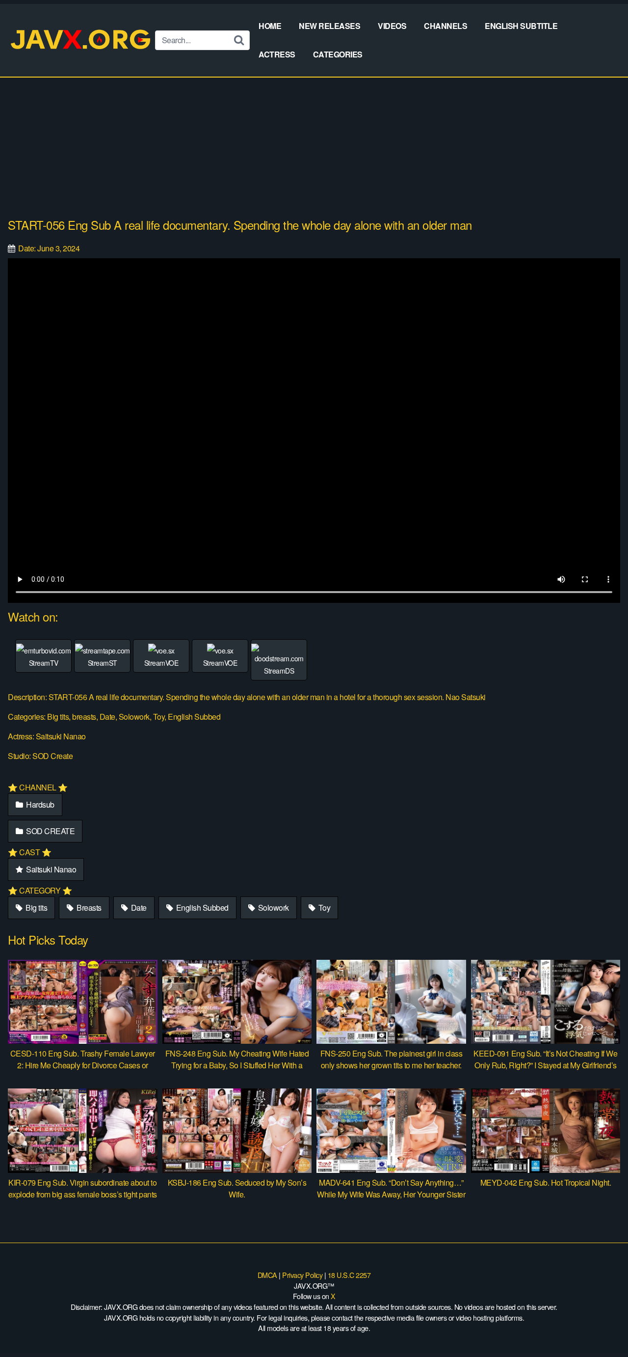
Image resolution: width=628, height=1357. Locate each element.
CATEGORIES (338, 54)
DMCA (267, 1275)
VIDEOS (392, 25)
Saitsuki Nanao (51, 869)
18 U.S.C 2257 (349, 1275)
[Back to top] (601, 1325)
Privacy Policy (302, 1275)
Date (138, 907)
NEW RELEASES (329, 25)
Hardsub (39, 804)
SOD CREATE (50, 831)
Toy (323, 907)
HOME (270, 25)
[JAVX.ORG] (81, 40)
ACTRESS (277, 54)
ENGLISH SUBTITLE (521, 25)
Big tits (36, 907)
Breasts (88, 907)
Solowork (272, 907)
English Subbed (201, 907)
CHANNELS (445, 25)
